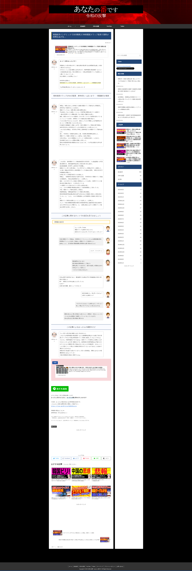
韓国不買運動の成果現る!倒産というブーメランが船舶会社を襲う (129, 108)
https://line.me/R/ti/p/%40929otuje (64, 406)
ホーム (70, 566)
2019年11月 (129, 248)
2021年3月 (129, 189)
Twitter (93, 566)
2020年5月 (129, 226)
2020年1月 (129, 241)
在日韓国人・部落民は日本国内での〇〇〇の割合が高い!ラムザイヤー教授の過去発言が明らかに (129, 99)
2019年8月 (129, 259)
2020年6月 (129, 222)
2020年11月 (129, 204)
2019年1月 (129, 263)
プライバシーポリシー (110, 566)
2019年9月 (129, 255)
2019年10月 (129, 252)
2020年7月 (129, 219)
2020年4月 (129, 230)
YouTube (88, 566)
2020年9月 (129, 211)
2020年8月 (129, 215)
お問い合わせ (120, 566)
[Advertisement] (81, 441)
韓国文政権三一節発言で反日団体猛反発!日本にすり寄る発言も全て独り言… (129, 116)
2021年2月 (129, 193)
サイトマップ (100, 566)
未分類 (129, 179)
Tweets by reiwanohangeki (123, 66)
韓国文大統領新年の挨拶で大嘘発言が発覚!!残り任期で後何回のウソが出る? (129, 90)
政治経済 (54, 426)
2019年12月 (129, 244)
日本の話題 (129, 175)
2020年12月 (129, 200)
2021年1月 (129, 197)
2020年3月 (129, 233)
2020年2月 (129, 237)
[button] (140, 55)
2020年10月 (129, 208)
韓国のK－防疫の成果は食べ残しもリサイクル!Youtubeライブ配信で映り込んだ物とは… (129, 81)
